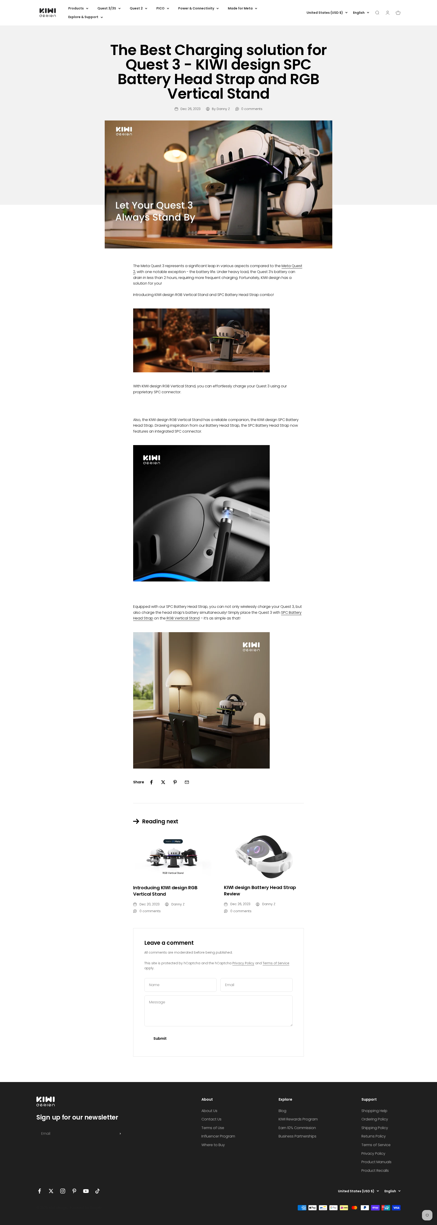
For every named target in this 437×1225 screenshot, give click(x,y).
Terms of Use (212, 1127)
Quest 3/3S (106, 8)
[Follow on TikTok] (97, 1191)
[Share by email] (186, 782)
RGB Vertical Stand (183, 618)
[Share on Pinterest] (175, 782)
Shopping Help (374, 1110)
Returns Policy (373, 1136)
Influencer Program (218, 1136)
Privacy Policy (243, 963)
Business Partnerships (297, 1136)
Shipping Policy (374, 1127)
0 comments (251, 109)
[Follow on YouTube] (86, 1191)
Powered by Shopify (86, 1207)
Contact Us (211, 1119)
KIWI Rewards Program (298, 1119)
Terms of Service (276, 963)
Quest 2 (136, 8)
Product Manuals (376, 1162)
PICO (160, 8)
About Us (209, 1110)
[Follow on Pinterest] (74, 1191)
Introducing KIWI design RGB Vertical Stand (165, 890)
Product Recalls (375, 1170)
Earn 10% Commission (297, 1127)
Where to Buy (213, 1144)
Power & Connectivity (196, 8)
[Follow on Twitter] (51, 1191)
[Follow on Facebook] (39, 1191)
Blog (282, 1110)
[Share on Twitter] (163, 782)
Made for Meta (240, 8)
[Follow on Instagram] (63, 1191)
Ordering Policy (374, 1119)
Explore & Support (83, 17)
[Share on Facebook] (151, 782)
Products (76, 8)
